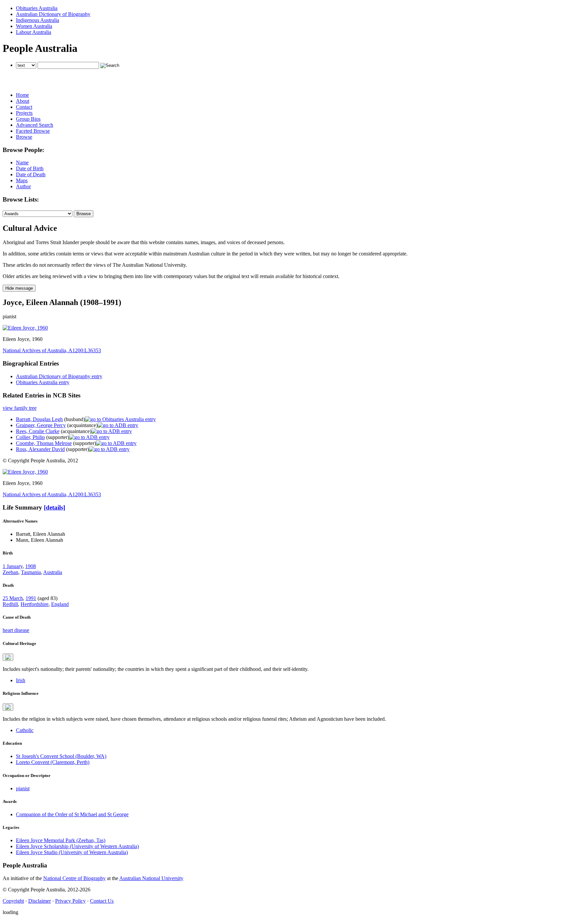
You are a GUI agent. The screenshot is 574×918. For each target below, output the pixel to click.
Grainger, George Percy (41, 425)
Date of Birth (30, 168)
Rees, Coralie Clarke (37, 431)
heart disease (16, 630)
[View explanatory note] (8, 657)
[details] (54, 507)
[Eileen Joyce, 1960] (25, 328)
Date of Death (31, 174)
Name (22, 162)
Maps (22, 180)
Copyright (13, 901)
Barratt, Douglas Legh (39, 419)
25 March (13, 598)
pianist (23, 788)
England (60, 604)
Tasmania (31, 572)
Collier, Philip (30, 437)
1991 (31, 598)
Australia (52, 572)
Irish (20, 680)
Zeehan (10, 572)
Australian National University (151, 878)
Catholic (25, 730)
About (22, 101)
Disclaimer (39, 901)
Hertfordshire (34, 604)
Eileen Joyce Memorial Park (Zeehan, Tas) (60, 840)
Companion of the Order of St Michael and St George (72, 814)
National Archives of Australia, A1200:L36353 (52, 350)
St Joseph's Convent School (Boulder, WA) (61, 756)
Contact (24, 107)
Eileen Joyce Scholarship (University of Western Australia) (77, 846)
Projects (24, 113)
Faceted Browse (33, 131)
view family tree (20, 408)
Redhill (10, 604)
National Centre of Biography (74, 878)
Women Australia (34, 26)
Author (23, 186)
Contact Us (102, 901)
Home (22, 95)
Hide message (19, 288)
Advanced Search (34, 125)
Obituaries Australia (36, 8)
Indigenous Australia (37, 20)
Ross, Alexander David (40, 449)
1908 (30, 566)
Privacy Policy (70, 901)
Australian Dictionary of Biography (53, 14)
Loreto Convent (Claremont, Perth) (52, 762)
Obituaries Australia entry (42, 382)
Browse (24, 137)
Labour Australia (33, 32)
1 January (13, 566)
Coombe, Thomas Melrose (44, 443)
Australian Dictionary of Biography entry (59, 376)
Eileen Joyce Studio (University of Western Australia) (72, 852)
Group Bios (28, 119)
